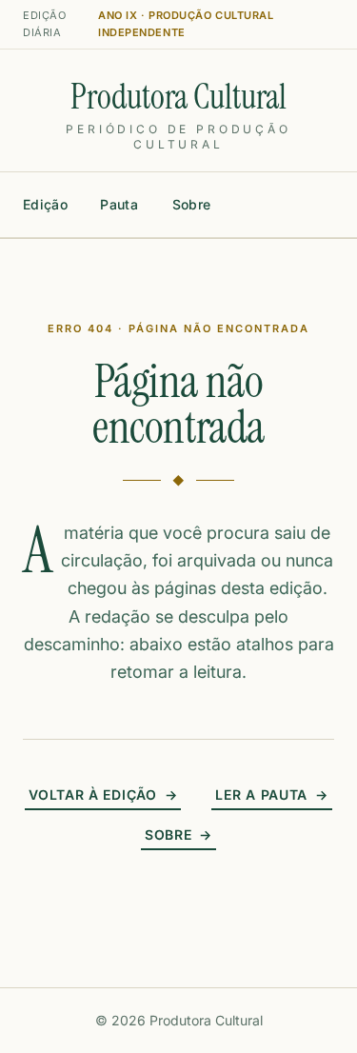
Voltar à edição (103, 794)
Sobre (191, 204)
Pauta (119, 204)
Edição (45, 204)
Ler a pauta (271, 794)
